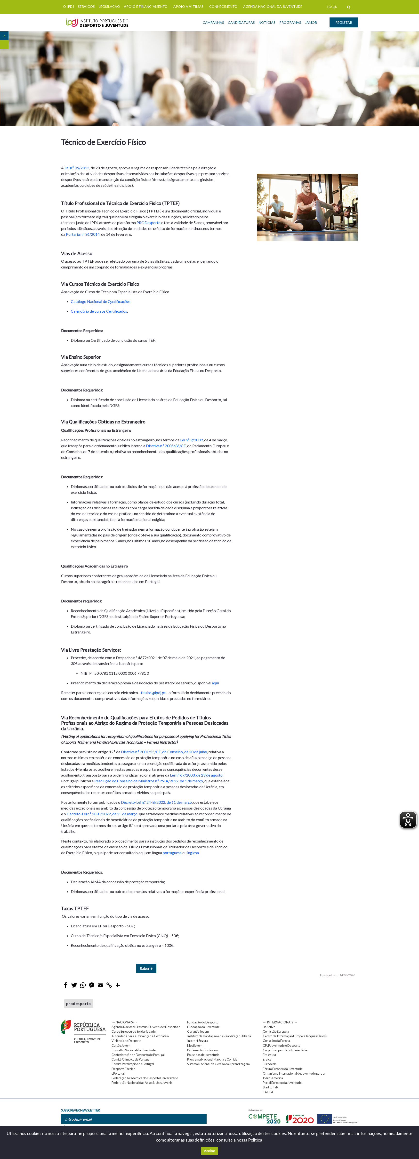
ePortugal (118, 1073)
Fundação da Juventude (203, 1027)
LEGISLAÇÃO (109, 6)
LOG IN (332, 7)
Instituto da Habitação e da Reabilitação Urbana (219, 1036)
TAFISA (268, 1092)
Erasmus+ (269, 1055)
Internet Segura (197, 1041)
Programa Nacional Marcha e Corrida (212, 1059)
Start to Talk (271, 1087)
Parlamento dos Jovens (202, 1050)
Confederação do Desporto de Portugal (138, 1055)
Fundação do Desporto (202, 1022)
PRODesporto (149, 222)
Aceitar (209, 1151)
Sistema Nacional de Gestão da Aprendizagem (218, 1064)
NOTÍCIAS (267, 22)
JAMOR (311, 22)
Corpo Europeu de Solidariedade (285, 1050)
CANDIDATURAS (241, 22)
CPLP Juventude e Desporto (281, 1045)
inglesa (193, 852)
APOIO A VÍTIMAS (188, 6)
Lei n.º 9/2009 (191, 440)
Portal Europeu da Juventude (282, 1083)
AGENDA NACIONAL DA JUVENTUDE (272, 6)
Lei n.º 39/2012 (76, 167)
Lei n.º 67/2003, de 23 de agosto (196, 775)
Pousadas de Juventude (203, 1055)
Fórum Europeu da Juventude (283, 1069)
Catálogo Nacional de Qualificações (100, 301)
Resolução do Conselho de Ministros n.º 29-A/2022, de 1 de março (148, 780)
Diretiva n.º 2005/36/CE (166, 445)
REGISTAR (343, 22)
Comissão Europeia (276, 1031)
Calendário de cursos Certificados (99, 311)
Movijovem (194, 1045)
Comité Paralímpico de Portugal (133, 1064)
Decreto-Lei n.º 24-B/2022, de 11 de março (156, 802)
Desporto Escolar (123, 1069)
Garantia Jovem (198, 1031)
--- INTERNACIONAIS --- (280, 1022)
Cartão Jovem (121, 1045)
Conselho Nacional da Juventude (134, 1050)
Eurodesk (269, 1064)
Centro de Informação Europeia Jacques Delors (295, 1036)
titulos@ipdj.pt (153, 692)
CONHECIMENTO (223, 6)
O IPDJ (68, 6)
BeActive (269, 1027)
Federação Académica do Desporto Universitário (145, 1078)
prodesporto (78, 1003)
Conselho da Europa (276, 1041)
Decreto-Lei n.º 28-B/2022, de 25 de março (102, 813)
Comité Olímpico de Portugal (131, 1059)
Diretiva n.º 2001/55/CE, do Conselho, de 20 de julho (164, 751)
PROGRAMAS (290, 22)
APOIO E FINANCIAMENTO (146, 6)
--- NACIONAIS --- (124, 1022)
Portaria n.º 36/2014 (83, 234)
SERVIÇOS (86, 6)
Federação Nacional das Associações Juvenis (142, 1083)
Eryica (267, 1059)
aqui (215, 683)
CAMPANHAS (213, 22)
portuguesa (172, 852)
